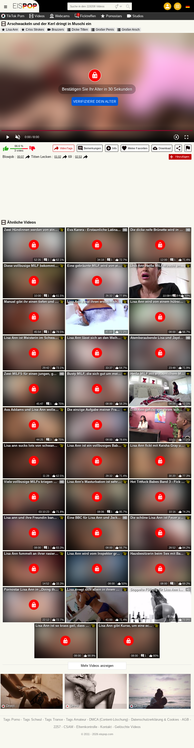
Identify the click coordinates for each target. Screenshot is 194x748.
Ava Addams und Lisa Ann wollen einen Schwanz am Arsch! (31, 410)
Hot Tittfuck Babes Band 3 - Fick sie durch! (157, 482)
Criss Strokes (35, 29)
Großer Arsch (131, 29)
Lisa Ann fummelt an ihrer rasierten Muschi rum (31, 553)
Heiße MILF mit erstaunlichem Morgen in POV (157, 374)
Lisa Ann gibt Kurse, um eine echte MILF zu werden (126, 626)
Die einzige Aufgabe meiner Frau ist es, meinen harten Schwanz (94, 410)
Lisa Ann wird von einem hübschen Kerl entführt (157, 302)
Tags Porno (11, 719)
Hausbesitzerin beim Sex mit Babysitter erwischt (157, 553)
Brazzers (58, 29)
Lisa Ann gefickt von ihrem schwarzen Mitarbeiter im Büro (157, 410)
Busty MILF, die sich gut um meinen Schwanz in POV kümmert (94, 374)
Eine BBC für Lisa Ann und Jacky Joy (94, 518)
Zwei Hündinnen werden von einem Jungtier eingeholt (31, 230)
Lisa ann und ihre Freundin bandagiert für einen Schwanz (31, 518)
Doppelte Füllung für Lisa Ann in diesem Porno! (157, 589)
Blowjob (8, 157)
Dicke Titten (80, 29)
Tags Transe (54, 719)
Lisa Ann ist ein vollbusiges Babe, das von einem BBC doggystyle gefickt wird (94, 445)
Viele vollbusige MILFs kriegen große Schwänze (31, 482)
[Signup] (167, 6)
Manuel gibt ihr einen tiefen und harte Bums (31, 302)
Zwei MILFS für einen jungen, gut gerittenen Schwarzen (31, 374)
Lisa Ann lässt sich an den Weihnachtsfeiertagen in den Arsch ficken (94, 338)
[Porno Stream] (25, 6)
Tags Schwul (32, 719)
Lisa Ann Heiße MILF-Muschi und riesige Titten (157, 266)
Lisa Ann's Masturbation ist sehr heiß (94, 482)
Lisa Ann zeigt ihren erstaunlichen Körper (94, 302)
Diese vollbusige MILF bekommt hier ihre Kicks (31, 266)
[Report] (187, 148)
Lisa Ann (12, 29)
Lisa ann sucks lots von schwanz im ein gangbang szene (31, 445)
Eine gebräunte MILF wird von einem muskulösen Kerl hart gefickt (94, 266)
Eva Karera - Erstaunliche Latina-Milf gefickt (94, 230)
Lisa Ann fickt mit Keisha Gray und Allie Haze (157, 445)
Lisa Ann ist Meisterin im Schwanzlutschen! (31, 338)
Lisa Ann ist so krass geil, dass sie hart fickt (63, 626)
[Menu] (177, 6)
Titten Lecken (41, 157)
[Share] (178, 148)
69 (70, 157)
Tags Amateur (76, 719)
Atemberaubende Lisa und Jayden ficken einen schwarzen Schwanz (157, 338)
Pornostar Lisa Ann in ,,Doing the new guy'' (31, 589)
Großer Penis (105, 29)
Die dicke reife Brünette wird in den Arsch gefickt (157, 230)
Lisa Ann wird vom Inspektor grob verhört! (94, 553)
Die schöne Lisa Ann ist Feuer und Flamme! (157, 518)
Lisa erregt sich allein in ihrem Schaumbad (94, 589)
